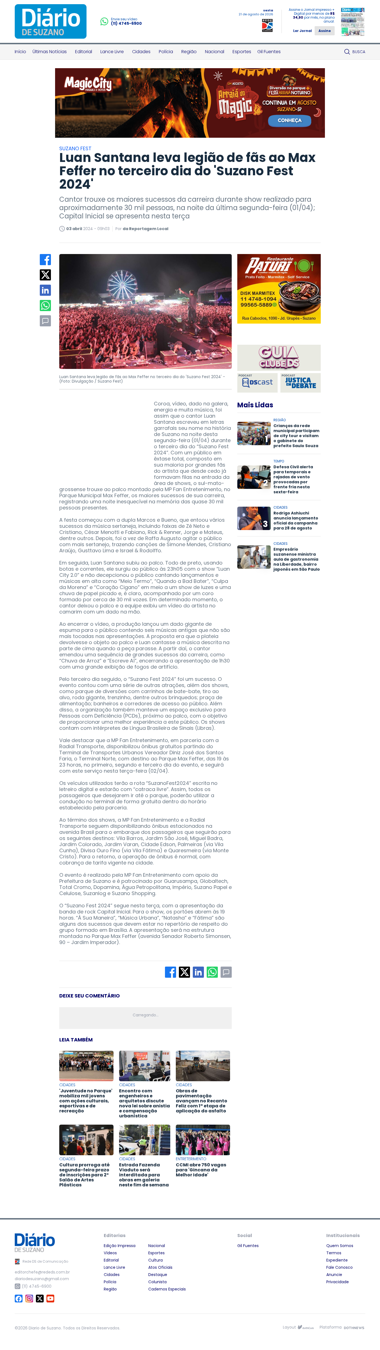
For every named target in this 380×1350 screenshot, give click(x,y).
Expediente (337, 1260)
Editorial (83, 51)
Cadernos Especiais (167, 1289)
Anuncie (334, 1274)
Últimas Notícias (50, 51)
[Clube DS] (279, 358)
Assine (325, 30)
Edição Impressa (119, 1245)
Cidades (141, 51)
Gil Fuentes (269, 51)
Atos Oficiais (160, 1267)
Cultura (155, 1260)
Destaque (157, 1274)
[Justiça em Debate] (300, 383)
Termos (333, 1253)
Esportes (242, 51)
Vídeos (110, 1253)
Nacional (214, 51)
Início (20, 51)
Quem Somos (339, 1245)
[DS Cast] (257, 383)
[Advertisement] (101, 435)
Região (189, 51)
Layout (289, 1327)
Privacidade (337, 1282)
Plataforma (331, 1327)
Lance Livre (112, 51)
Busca (358, 52)
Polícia (166, 51)
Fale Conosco (339, 1267)
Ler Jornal (302, 30)
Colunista (157, 1282)
